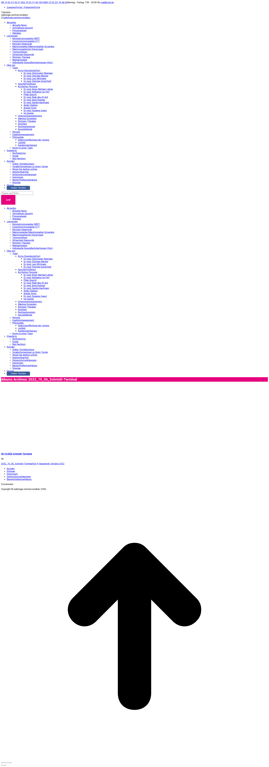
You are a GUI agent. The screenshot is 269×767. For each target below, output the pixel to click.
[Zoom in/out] (11, 762)
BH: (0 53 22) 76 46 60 (56, 2)
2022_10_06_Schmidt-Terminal (17, 463)
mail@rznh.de (107, 2)
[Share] (5, 762)
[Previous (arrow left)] (2, 765)
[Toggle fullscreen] (8, 762)
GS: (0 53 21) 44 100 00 (33, 2)
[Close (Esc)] (2, 762)
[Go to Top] (134, 759)
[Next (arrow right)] (5, 765)
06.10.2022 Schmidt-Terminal (16, 454)
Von (40, 463)
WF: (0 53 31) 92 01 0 (11, 2)
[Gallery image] (43, 446)
